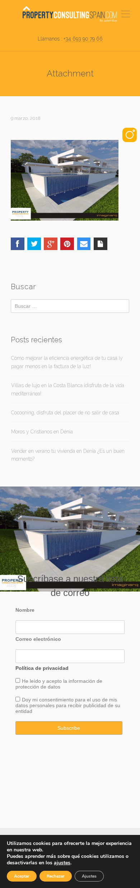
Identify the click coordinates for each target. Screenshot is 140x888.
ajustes (62, 863)
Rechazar (56, 876)
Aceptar (21, 876)
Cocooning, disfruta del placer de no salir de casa (65, 412)
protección (27, 687)
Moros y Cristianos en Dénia (42, 431)
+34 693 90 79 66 (83, 39)
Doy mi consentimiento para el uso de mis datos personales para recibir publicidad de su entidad (67, 705)
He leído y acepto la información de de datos (58, 684)
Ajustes (89, 876)
